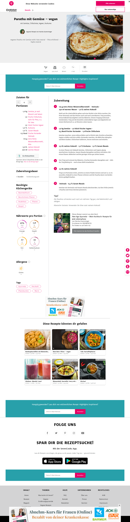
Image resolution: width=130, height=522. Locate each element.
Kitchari (83, 381)
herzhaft (35, 286)
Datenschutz (103, 499)
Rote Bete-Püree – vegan (62, 352)
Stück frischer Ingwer (35, 125)
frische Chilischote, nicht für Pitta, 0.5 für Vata (35, 119)
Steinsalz (31, 136)
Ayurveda (22, 286)
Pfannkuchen (23, 291)
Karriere (84, 503)
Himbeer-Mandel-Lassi (33, 381)
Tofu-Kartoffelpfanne (87, 352)
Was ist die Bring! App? (31, 162)
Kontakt (65, 499)
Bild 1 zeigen (95, 58)
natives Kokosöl (34, 147)
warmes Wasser (33, 150)
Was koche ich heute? (45, 495)
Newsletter (65, 503)
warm (37, 291)
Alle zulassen (110, 3)
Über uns (84, 495)
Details (27, 10)
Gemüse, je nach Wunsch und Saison (35, 113)
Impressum (104, 503)
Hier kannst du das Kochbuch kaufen (86, 231)
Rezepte (26, 499)
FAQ (65, 495)
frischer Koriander (34, 133)
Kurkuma (31, 128)
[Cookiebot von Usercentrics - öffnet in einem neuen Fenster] (11, 10)
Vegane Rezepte (45, 505)
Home (26, 495)
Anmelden (80, 86)
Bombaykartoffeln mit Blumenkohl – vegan (37, 352)
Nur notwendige (110, 9)
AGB (103, 495)
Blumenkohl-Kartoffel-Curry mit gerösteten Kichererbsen (64, 381)
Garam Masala (33, 131)
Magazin (26, 503)
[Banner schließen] (129, 1)
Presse (84, 499)
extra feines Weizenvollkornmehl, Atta (35, 141)
